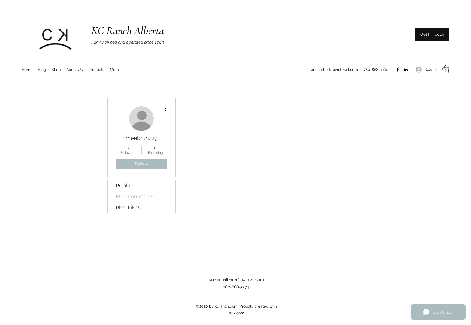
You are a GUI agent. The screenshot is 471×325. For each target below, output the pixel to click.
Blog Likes (128, 207)
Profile (123, 185)
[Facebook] (397, 69)
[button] (445, 69)
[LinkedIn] (406, 69)
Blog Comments (134, 196)
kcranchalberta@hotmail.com (332, 69)
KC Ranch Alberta (127, 30)
